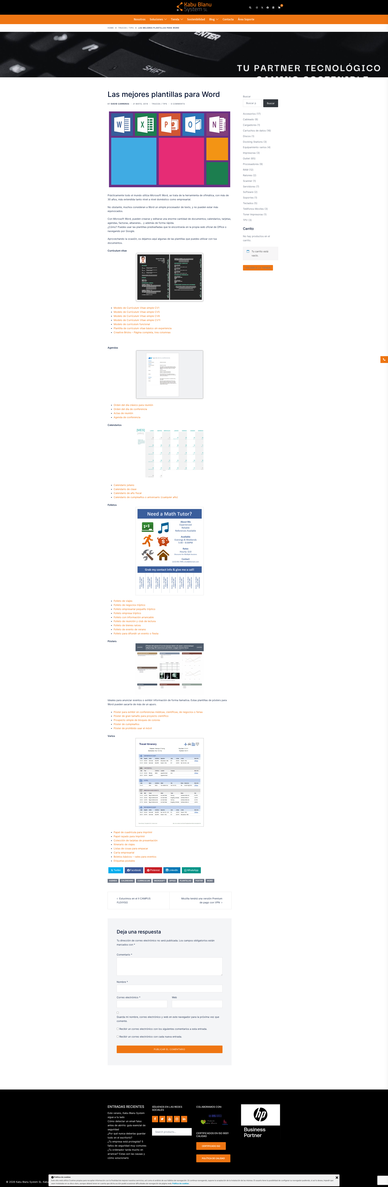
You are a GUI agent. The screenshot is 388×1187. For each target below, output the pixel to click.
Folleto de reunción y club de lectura (135, 621)
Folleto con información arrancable (134, 617)
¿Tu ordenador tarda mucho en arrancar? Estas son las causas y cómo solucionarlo (126, 1153)
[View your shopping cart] (279, 7)
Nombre (122, 981)
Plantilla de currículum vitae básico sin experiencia (143, 328)
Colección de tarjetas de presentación (135, 840)
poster (199, 881)
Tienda (175, 19)
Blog (212, 19)
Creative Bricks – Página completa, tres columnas (142, 332)
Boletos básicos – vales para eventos (135, 856)
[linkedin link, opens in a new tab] (273, 7)
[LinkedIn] (184, 1119)
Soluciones (156, 19)
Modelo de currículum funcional (132, 324)
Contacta (228, 19)
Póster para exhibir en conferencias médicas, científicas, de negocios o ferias (158, 712)
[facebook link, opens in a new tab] (267, 7)
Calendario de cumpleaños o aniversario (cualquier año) (146, 497)
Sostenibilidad (196, 19)
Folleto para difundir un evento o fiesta (136, 633)
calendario (127, 881)
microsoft (159, 881)
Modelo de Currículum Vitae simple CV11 (137, 320)
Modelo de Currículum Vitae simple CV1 (136, 307)
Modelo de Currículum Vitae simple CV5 (137, 311)
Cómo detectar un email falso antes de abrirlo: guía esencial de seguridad (127, 1125)
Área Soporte (246, 19)
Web (174, 997)
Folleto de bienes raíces (127, 625)
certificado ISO (211, 1146)
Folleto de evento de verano (130, 629)
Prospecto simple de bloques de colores (137, 720)
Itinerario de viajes (124, 844)
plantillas (185, 881)
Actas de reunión (123, 413)
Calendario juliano (124, 485)
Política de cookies (180, 1183)
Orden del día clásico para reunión (133, 404)
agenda (113, 881)
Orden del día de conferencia (130, 409)
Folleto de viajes (123, 600)
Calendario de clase (125, 489)
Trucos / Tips (159, 104)
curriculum (143, 881)
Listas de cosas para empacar (131, 848)
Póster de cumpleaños (126, 724)
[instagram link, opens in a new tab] (256, 7)
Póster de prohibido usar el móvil (133, 728)
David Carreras (120, 104)
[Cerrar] (337, 1177)
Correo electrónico (128, 997)
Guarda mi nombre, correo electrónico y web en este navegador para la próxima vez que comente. (168, 1018)
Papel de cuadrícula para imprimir (133, 832)
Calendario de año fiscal (128, 493)
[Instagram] (177, 1119)
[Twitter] (162, 1119)
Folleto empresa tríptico (127, 613)
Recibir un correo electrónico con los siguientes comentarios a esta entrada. (163, 1028)
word (210, 881)
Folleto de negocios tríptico (129, 604)
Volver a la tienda (258, 267)
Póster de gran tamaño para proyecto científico (141, 715)
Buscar (247, 96)
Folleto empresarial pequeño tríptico (134, 609)
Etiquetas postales (124, 860)
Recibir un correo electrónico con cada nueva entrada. (150, 1036)
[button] (250, 7)
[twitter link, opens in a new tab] (262, 7)
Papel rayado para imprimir (129, 836)
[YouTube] (170, 1119)
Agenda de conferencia (127, 417)
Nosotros (140, 19)
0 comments (178, 104)
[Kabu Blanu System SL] (194, 6)
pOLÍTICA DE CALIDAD (213, 1158)
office (172, 881)
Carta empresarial (124, 852)
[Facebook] (155, 1119)
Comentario (124, 954)
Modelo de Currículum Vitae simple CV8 (137, 315)
